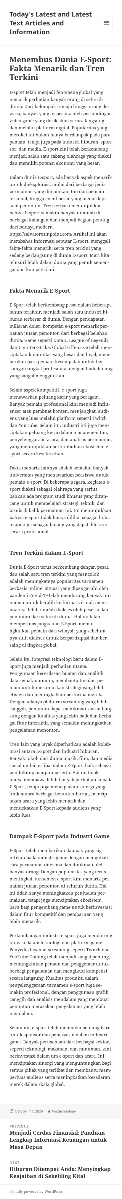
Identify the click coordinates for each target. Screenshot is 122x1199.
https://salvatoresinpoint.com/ (40, 234)
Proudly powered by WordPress (35, 1191)
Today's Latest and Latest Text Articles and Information (50, 22)
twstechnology (64, 1111)
